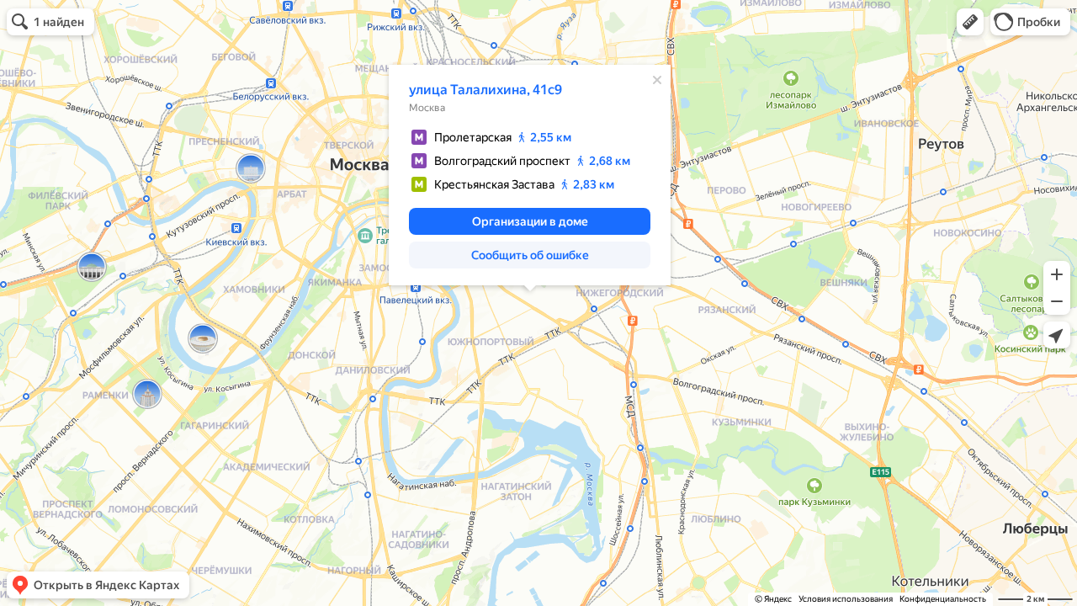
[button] (970, 21)
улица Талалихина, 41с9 (485, 90)
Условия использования (845, 598)
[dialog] (530, 175)
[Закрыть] (657, 80)
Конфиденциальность (942, 598)
